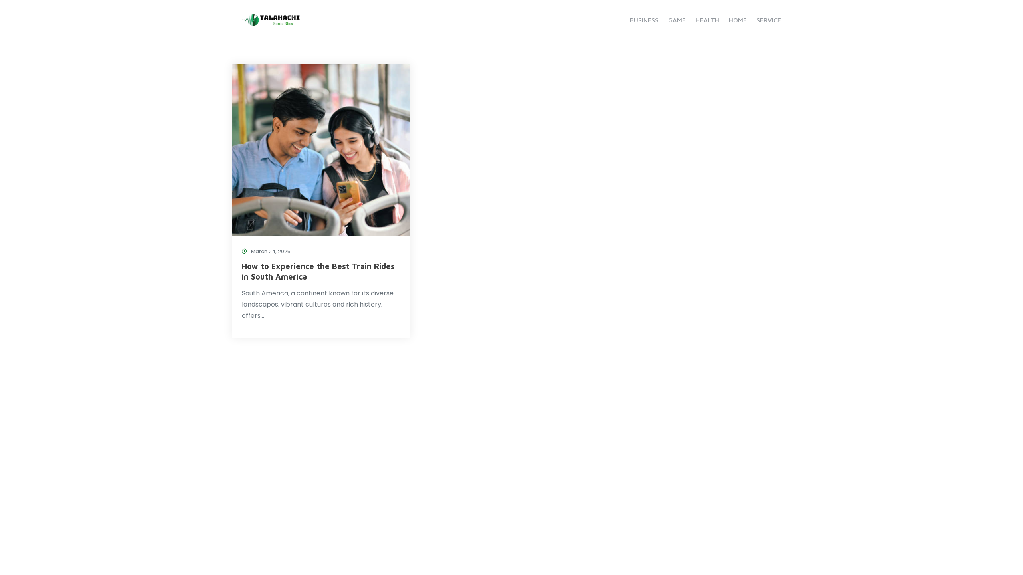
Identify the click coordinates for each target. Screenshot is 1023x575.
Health (707, 20)
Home (738, 20)
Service (768, 20)
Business (644, 20)
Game (677, 20)
